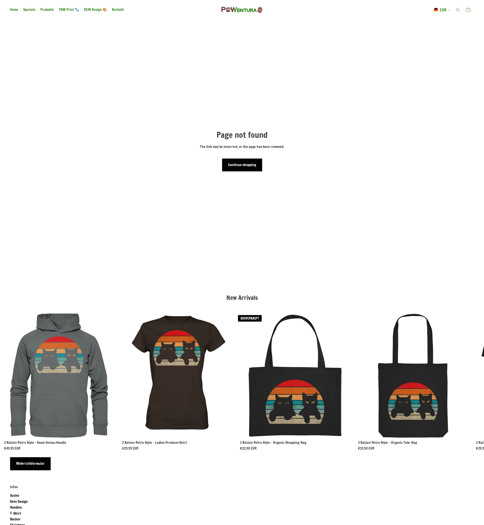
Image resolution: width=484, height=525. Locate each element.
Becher (15, 519)
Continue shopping (242, 164)
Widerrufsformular (30, 463)
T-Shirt (15, 513)
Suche (14, 495)
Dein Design (19, 501)
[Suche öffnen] (457, 9)
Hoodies (16, 507)
